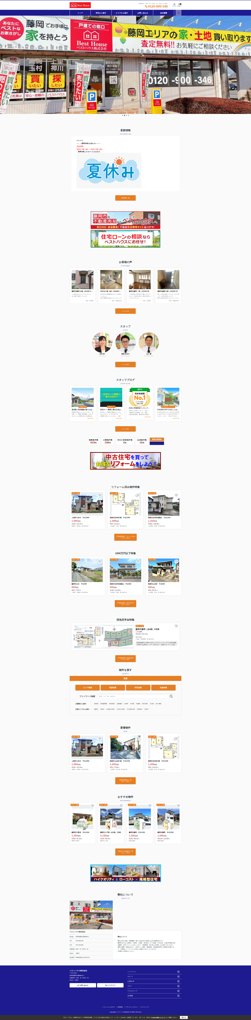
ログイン (174, 6)
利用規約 (120, 1007)
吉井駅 (126, 703)
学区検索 (138, 688)
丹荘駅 (132, 703)
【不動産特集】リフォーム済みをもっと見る (125, 537)
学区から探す (101, 13)
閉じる (184, 1017)
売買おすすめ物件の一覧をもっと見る (125, 851)
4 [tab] (128, 115)
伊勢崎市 (139, 709)
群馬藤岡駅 (103, 703)
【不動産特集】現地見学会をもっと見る (125, 658)
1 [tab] (122, 115)
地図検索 (112, 688)
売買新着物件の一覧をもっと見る (125, 780)
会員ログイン (157, 443)
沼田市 (146, 709)
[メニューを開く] (178, 13)
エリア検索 (87, 688)
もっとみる (125, 311)
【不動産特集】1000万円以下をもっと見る (125, 603)
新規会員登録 (157, 439)
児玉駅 (152, 703)
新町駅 (96, 703)
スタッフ (130, 976)
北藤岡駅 (119, 703)
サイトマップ (145, 1007)
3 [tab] (126, 115)
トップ (80, 13)
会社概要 (163, 13)
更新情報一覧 (125, 198)
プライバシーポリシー (132, 1007)
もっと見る (125, 364)
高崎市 (102, 709)
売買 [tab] (125, 678)
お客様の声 (130, 981)
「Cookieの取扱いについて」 (158, 1017)
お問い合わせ (142, 13)
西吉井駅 (145, 703)
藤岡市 (96, 709)
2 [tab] (124, 115)
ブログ (129, 986)
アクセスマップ (132, 991)
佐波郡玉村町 (110, 709)
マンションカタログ (109, 1007)
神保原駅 (112, 703)
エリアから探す (122, 13)
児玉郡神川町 (131, 709)
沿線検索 (163, 688)
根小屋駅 (158, 703)
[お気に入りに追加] (100, 495)
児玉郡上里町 (121, 709)
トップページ (131, 971)
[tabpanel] (125, 63)
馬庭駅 (138, 703)
